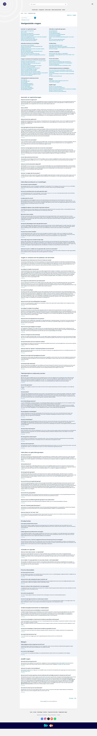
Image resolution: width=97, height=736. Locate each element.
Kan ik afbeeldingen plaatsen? (27, 83)
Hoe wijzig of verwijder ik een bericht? (28, 61)
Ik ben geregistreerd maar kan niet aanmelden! (30, 34)
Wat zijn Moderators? (53, 32)
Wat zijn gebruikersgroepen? (54, 33)
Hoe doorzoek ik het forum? (54, 60)
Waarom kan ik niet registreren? (27, 33)
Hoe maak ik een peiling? (26, 64)
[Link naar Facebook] (42, 719)
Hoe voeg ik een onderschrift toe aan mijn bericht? (31, 63)
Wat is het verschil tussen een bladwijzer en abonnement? (60, 70)
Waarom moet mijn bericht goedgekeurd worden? (31, 74)
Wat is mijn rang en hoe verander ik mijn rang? (30, 53)
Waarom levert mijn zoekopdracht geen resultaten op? (60, 61)
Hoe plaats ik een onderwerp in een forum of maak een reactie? (33, 60)
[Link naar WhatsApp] (55, 719)
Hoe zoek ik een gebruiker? (54, 64)
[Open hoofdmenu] (92, 4)
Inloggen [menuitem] (74, 15)
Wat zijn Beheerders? (53, 30)
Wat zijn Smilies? (24, 82)
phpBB (45, 701)
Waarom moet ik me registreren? (27, 30)
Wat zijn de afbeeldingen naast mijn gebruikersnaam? (31, 51)
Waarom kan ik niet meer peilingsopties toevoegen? (31, 65)
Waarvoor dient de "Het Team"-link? (56, 40)
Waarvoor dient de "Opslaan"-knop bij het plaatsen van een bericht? (34, 72)
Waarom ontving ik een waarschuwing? (29, 70)
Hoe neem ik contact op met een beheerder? (57, 91)
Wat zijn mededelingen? (25, 86)
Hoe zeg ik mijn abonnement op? (55, 76)
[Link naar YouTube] (52, 719)
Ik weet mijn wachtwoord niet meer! (28, 38)
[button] (65, 4)
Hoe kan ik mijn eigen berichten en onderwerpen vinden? (60, 65)
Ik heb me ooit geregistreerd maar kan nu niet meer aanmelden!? (34, 36)
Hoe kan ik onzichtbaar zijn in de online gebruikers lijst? (31, 46)
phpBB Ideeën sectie (26, 671)
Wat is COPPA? (24, 32)
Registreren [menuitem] (69, 15)
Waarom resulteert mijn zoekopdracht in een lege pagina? (60, 62)
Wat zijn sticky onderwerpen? (26, 87)
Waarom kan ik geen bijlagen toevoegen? (29, 69)
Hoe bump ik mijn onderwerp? (26, 75)
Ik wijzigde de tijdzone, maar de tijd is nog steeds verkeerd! (32, 48)
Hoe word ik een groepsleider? (55, 35)
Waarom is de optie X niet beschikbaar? (57, 87)
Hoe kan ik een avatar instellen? (27, 52)
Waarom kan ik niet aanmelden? (27, 35)
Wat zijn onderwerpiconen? (26, 89)
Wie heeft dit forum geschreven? (55, 86)
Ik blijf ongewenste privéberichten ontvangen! (58, 46)
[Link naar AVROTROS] (46, 725)
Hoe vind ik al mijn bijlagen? (54, 81)
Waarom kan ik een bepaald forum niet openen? (30, 68)
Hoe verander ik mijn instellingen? (27, 45)
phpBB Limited (64, 663)
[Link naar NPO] (51, 725)
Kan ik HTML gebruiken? (25, 81)
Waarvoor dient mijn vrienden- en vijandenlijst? (58, 53)
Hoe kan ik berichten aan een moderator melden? (30, 71)
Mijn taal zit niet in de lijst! (26, 50)
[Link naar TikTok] (48, 719)
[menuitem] (71, 698)
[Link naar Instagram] (45, 719)
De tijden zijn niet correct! (26, 47)
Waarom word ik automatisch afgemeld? (29, 39)
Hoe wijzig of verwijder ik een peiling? (28, 66)
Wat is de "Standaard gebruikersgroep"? (57, 39)
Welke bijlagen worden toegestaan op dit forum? (58, 80)
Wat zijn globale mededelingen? (27, 84)
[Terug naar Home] (4, 4)
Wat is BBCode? (24, 79)
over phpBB (59, 664)
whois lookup (44, 678)
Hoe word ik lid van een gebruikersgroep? (57, 34)
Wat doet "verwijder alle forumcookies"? (29, 40)
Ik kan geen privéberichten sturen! (55, 45)
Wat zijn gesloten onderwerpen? (27, 88)
